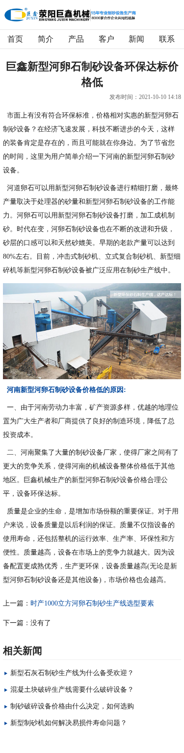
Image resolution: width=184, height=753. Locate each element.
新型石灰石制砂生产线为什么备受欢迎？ (72, 673)
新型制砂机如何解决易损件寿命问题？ (68, 723)
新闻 (136, 39)
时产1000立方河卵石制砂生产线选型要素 (92, 603)
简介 (45, 39)
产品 (76, 39)
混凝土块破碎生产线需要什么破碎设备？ (72, 689)
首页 (15, 39)
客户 (106, 39)
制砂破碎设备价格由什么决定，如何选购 (72, 706)
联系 (167, 39)
